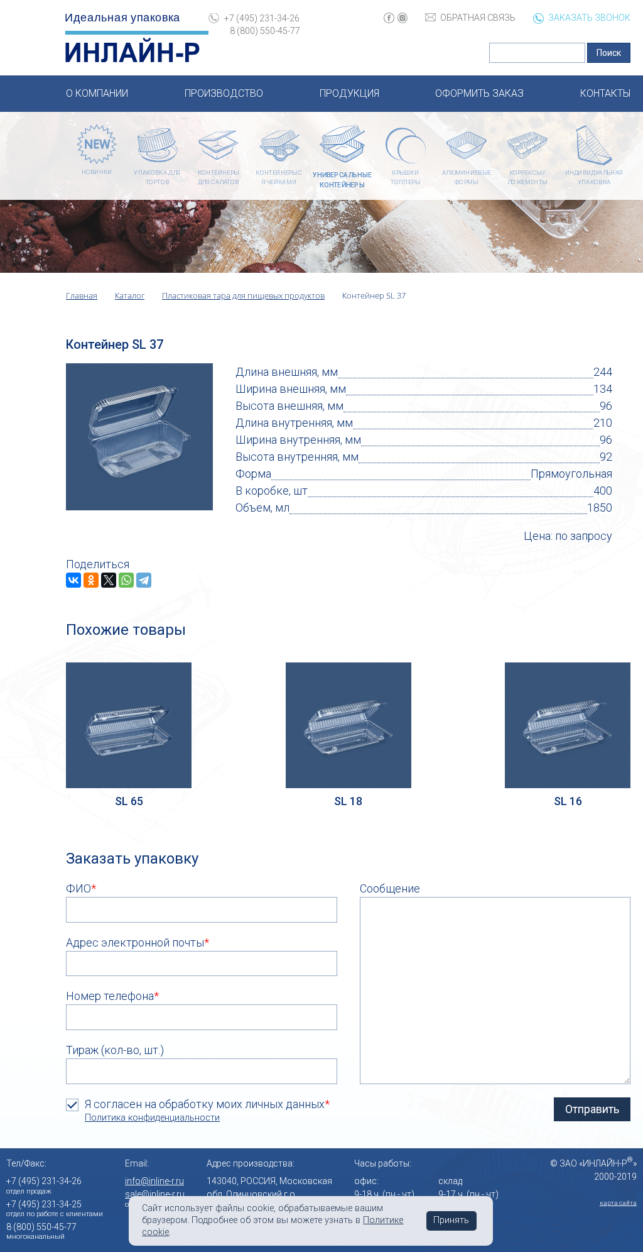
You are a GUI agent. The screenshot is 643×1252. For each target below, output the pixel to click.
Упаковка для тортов (157, 178)
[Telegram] (143, 580)
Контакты (605, 93)
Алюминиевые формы (466, 178)
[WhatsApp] (126, 580)
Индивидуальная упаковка (594, 178)
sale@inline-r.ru (155, 1194)
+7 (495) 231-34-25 (44, 1204)
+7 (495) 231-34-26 (262, 18)
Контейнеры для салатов (218, 178)
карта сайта (618, 1202)
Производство (224, 93)
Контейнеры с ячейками (279, 178)
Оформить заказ (479, 93)
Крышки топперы (405, 178)
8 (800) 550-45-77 (265, 31)
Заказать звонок (589, 18)
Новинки (96, 171)
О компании (97, 93)
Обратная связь (478, 18)
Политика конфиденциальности (152, 1117)
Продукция (349, 93)
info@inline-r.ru (154, 1181)
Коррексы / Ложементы (527, 178)
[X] (108, 580)
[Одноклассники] (91, 580)
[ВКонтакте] (73, 580)
